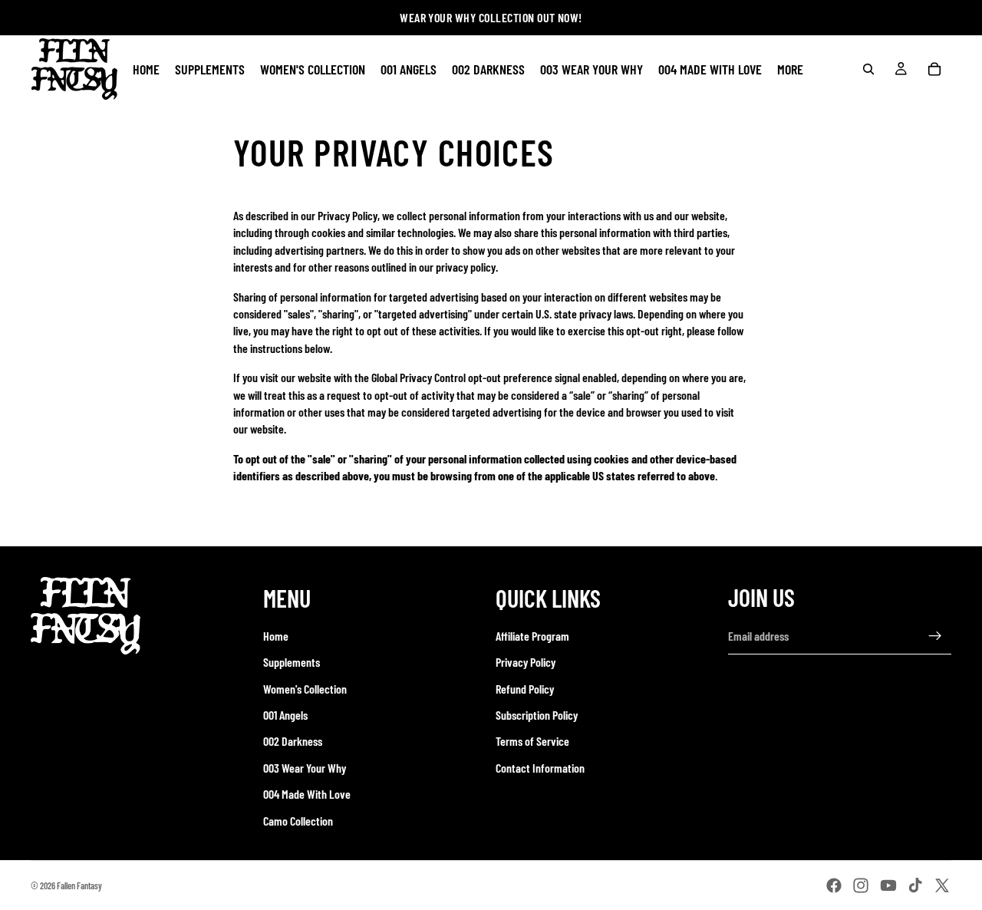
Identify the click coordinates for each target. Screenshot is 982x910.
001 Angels (285, 714)
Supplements (291, 661)
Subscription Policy (537, 714)
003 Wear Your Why (304, 767)
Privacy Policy (525, 661)
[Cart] (934, 69)
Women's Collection (305, 688)
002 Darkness (292, 741)
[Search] (868, 69)
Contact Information (540, 767)
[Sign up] (935, 636)
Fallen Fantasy (79, 885)
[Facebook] (834, 885)
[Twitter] (942, 885)
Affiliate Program (532, 635)
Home (275, 635)
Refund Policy (525, 688)
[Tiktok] (915, 885)
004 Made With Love (307, 793)
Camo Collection (298, 820)
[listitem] (790, 69)
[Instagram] (861, 885)
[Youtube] (888, 885)
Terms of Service (532, 741)
